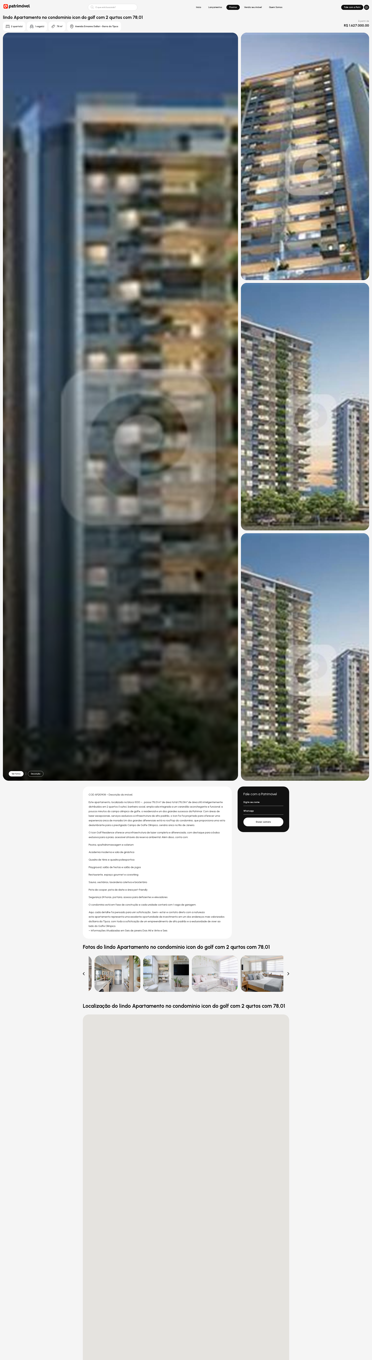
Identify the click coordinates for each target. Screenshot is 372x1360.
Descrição (35, 774)
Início (198, 7)
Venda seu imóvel (253, 7)
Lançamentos (215, 7)
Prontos (233, 7)
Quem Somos (275, 7)
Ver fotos (16, 774)
